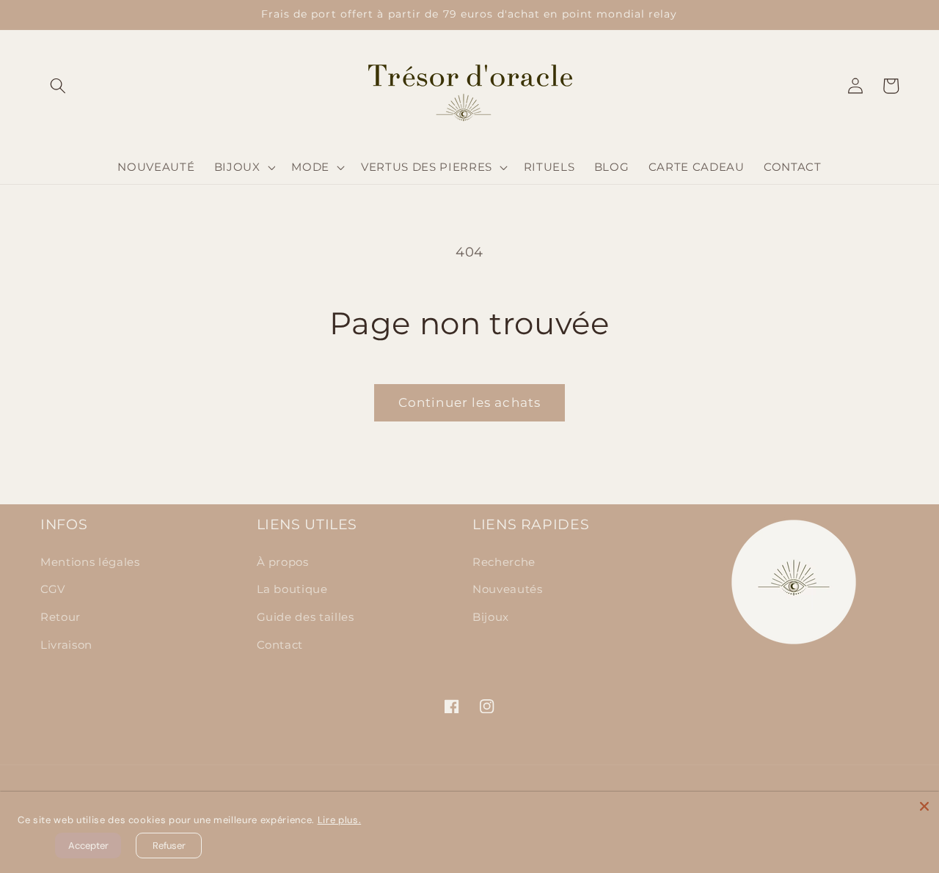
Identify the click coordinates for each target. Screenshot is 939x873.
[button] (58, 85)
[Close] (924, 806)
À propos (283, 562)
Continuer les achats (469, 402)
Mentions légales (90, 562)
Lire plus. (340, 820)
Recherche (504, 562)
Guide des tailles (305, 617)
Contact (280, 645)
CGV (52, 589)
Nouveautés (507, 589)
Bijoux (490, 617)
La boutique (292, 589)
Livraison (66, 645)
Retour (60, 617)
